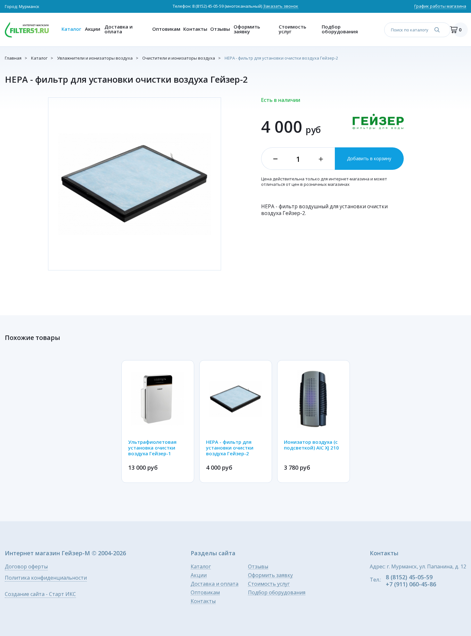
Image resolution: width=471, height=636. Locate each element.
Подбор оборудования (340, 29)
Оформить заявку (247, 29)
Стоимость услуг (292, 29)
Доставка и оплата (118, 29)
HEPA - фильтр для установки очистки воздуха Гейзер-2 (281, 58)
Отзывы (220, 29)
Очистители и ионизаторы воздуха (178, 58)
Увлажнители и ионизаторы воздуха (95, 58)
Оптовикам (166, 29)
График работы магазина (440, 6)
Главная (13, 58)
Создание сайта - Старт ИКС (40, 594)
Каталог (71, 29)
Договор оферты (26, 567)
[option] (158, 421)
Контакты (195, 29)
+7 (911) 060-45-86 (411, 584)
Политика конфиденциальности (46, 578)
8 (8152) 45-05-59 (208, 6)
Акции (92, 29)
